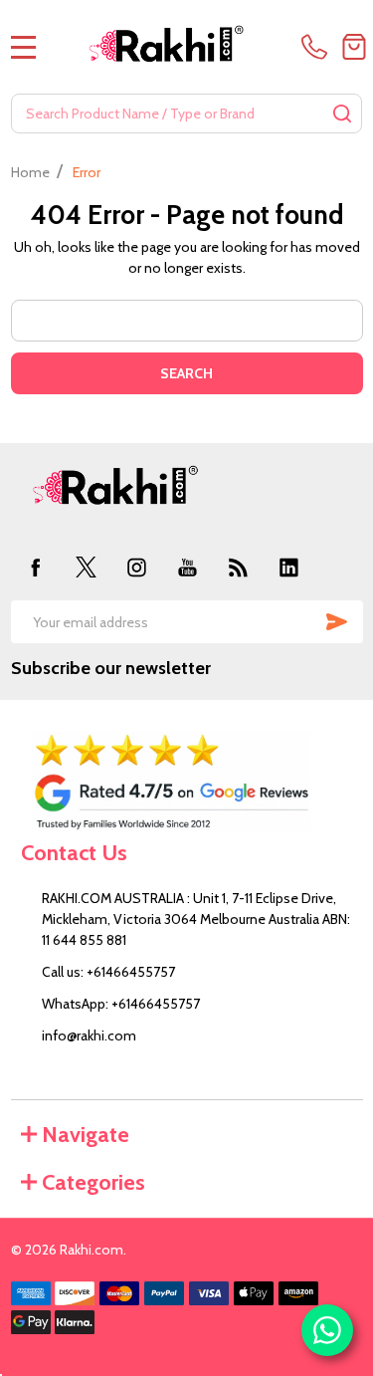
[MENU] (24, 47)
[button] (187, 781)
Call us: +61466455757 (108, 972)
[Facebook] (36, 567)
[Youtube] (187, 567)
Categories (93, 1182)
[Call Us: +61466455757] (317, 47)
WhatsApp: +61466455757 (121, 1004)
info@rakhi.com (89, 1035)
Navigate (85, 1134)
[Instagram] (136, 567)
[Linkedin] (289, 567)
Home (30, 172)
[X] (86, 567)
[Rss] (238, 567)
